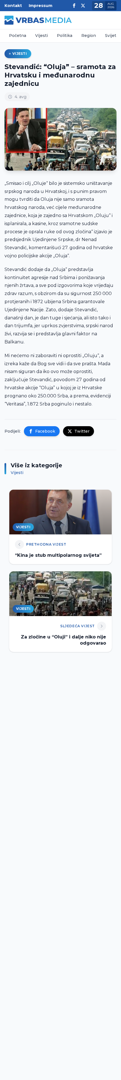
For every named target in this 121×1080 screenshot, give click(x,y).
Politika (64, 35)
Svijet (110, 35)
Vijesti (41, 35)
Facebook (45, 431)
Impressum (40, 5)
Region (88, 35)
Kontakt (13, 5)
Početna (17, 35)
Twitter (81, 431)
